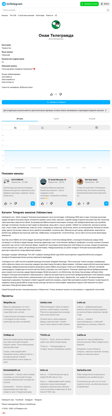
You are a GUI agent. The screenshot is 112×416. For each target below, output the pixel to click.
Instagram (29, 400)
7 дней (56, 119)
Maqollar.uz (10, 302)
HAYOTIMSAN (17, 180)
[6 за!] (79, 203)
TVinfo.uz (45, 335)
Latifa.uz (81, 335)
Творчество (6, 48)
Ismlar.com (46, 302)
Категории (40, 15)
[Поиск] (108, 10)
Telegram (38, 400)
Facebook (19, 400)
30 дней (92, 119)
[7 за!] (42, 203)
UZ (56, 15)
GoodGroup (30, 404)
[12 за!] (6, 203)
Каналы (5, 15)
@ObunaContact (26, 87)
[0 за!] (51, 94)
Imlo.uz (44, 370)
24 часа (20, 119)
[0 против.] (60, 94)
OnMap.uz (9, 335)
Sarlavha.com (84, 370)
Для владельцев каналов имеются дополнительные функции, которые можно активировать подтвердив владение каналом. (54, 110)
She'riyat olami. (91, 180)
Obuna (21, 404)
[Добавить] (33, 203)
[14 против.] (15, 203)
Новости (49, 15)
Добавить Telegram (58, 102)
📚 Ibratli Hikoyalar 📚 (57, 180)
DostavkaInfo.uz (12, 370)
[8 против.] (88, 203)
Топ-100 (13, 15)
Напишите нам (8, 400)
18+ (4, 413)
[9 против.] (51, 203)
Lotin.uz (81, 302)
